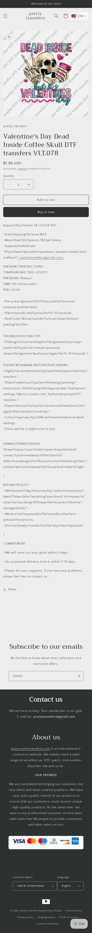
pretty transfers (29, 910)
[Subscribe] (78, 676)
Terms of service (69, 917)
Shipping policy (46, 917)
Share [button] (12, 589)
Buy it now (46, 212)
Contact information (48, 923)
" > (40, 257)
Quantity (8, 175)
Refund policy (74, 910)
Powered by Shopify (50, 910)
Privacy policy (25, 917)
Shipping (22, 169)
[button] (5, 16)
